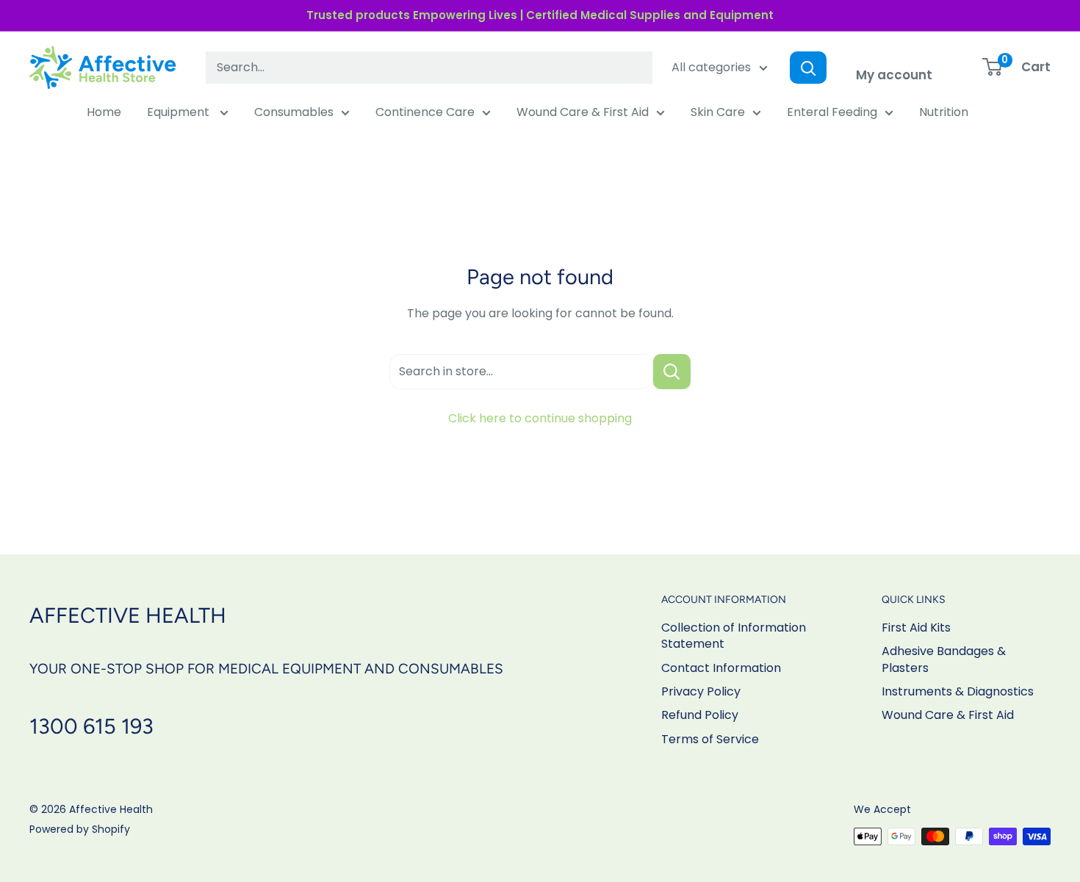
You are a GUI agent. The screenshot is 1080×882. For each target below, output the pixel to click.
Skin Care (718, 112)
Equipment (179, 112)
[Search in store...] (672, 371)
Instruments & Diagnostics (958, 691)
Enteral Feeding (832, 112)
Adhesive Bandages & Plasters (944, 659)
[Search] (808, 67)
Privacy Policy (701, 691)
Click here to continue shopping (540, 418)
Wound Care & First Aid (582, 112)
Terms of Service (710, 739)
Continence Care (425, 112)
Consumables (294, 112)
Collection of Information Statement (733, 635)
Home (104, 112)
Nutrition (943, 112)
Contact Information (721, 667)
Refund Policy (699, 714)
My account (894, 75)
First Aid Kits (916, 627)
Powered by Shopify (79, 829)
